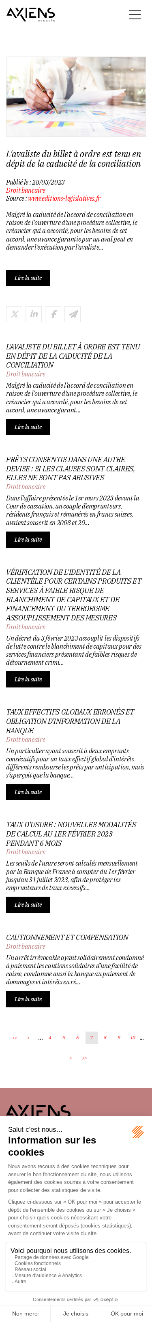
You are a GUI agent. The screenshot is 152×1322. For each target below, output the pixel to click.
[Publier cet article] (14, 314)
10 (133, 1037)
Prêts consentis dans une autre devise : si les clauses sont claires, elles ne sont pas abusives (70, 468)
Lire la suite (28, 278)
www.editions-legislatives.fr (64, 198)
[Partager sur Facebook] (53, 314)
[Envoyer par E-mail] (72, 314)
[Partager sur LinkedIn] (34, 314)
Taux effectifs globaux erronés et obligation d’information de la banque (70, 721)
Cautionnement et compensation (67, 937)
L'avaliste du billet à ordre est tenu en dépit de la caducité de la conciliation (73, 356)
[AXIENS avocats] (30, 14)
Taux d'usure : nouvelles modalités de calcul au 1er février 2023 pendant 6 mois (71, 833)
